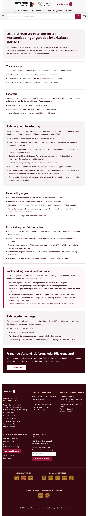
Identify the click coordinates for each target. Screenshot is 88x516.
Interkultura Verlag (9, 416)
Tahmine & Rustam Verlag (12, 421)
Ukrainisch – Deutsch (67, 402)
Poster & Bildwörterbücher (41, 407)
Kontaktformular (9, 441)
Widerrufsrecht (8, 455)
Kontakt (70, 11)
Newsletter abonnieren (42, 458)
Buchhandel (50, 11)
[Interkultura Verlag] (64, 4)
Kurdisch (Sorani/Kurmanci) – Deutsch (70, 405)
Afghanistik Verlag (9, 418)
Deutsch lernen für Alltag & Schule (44, 396)
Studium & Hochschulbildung (42, 404)
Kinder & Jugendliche (39, 410)
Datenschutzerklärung (11, 447)
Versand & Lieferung (10, 439)
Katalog (60, 11)
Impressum (7, 458)
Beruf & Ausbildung (38, 399)
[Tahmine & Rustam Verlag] (45, 4)
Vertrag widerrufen (12, 451)
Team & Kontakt (9, 424)
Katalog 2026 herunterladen (41, 447)
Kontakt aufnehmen (16, 367)
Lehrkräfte (37, 11)
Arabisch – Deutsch (67, 396)
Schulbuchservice (23, 11)
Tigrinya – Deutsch (66, 409)
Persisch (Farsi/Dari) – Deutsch (71, 399)
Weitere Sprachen (66, 412)
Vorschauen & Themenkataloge (43, 450)
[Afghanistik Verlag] (24, 4)
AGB (5, 444)
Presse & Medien (9, 427)
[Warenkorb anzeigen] (84, 16)
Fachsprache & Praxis (39, 402)
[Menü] (3, 16)
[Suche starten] (78, 16)
